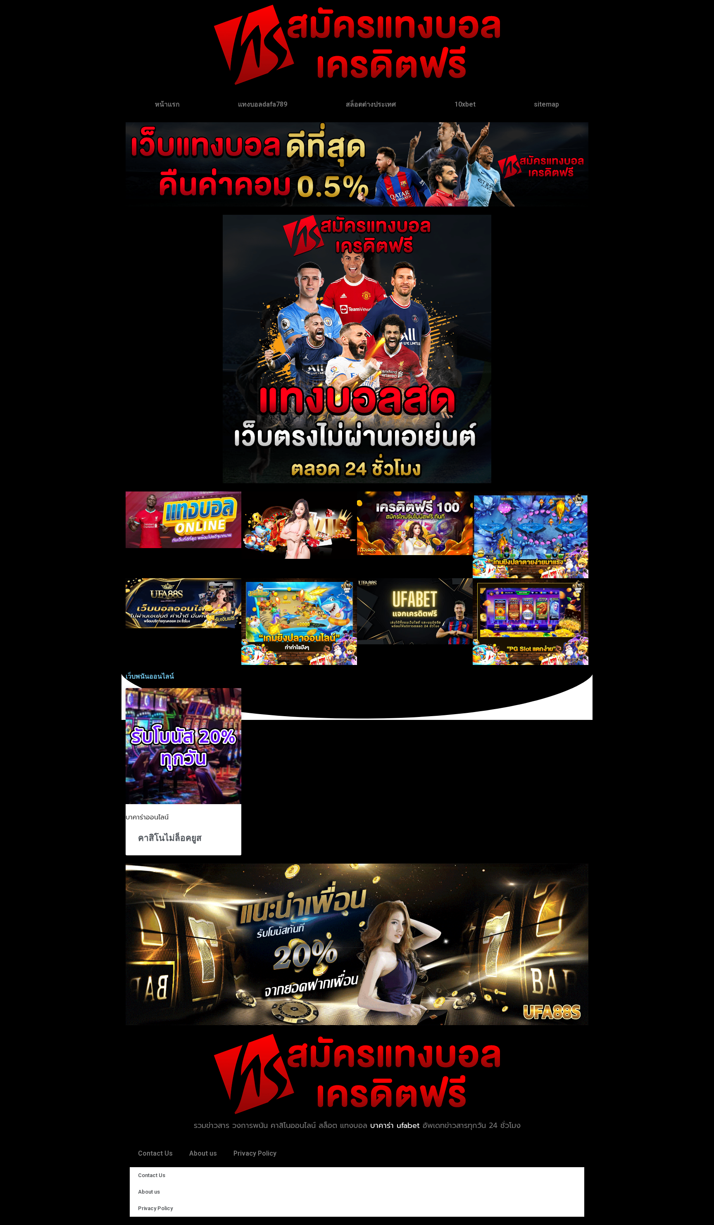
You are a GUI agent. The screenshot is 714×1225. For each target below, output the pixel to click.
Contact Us (155, 1153)
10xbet (465, 104)
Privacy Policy (254, 1153)
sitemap (546, 104)
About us (203, 1153)
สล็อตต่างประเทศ (371, 104)
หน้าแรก (167, 104)
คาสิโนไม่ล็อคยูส (170, 838)
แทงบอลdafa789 (262, 104)
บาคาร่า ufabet (395, 1125)
